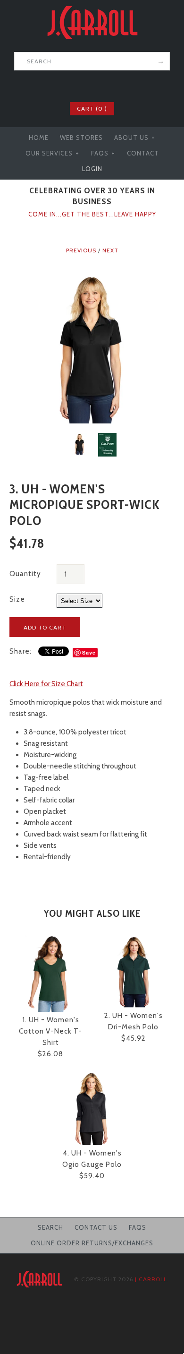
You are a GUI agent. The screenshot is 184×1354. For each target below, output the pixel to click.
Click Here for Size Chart (46, 684)
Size (17, 599)
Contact (143, 153)
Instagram (110, 85)
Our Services (52, 153)
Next (110, 250)
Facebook (73, 85)
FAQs (103, 153)
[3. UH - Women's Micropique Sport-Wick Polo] (92, 276)
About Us (134, 137)
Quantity (25, 573)
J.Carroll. (152, 1279)
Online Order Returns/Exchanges (92, 1243)
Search (50, 1227)
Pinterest (98, 85)
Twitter (86, 85)
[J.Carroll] (92, 5)
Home (39, 137)
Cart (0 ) (92, 108)
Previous (81, 250)
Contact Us (96, 1227)
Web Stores (81, 137)
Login (92, 168)
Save (89, 652)
